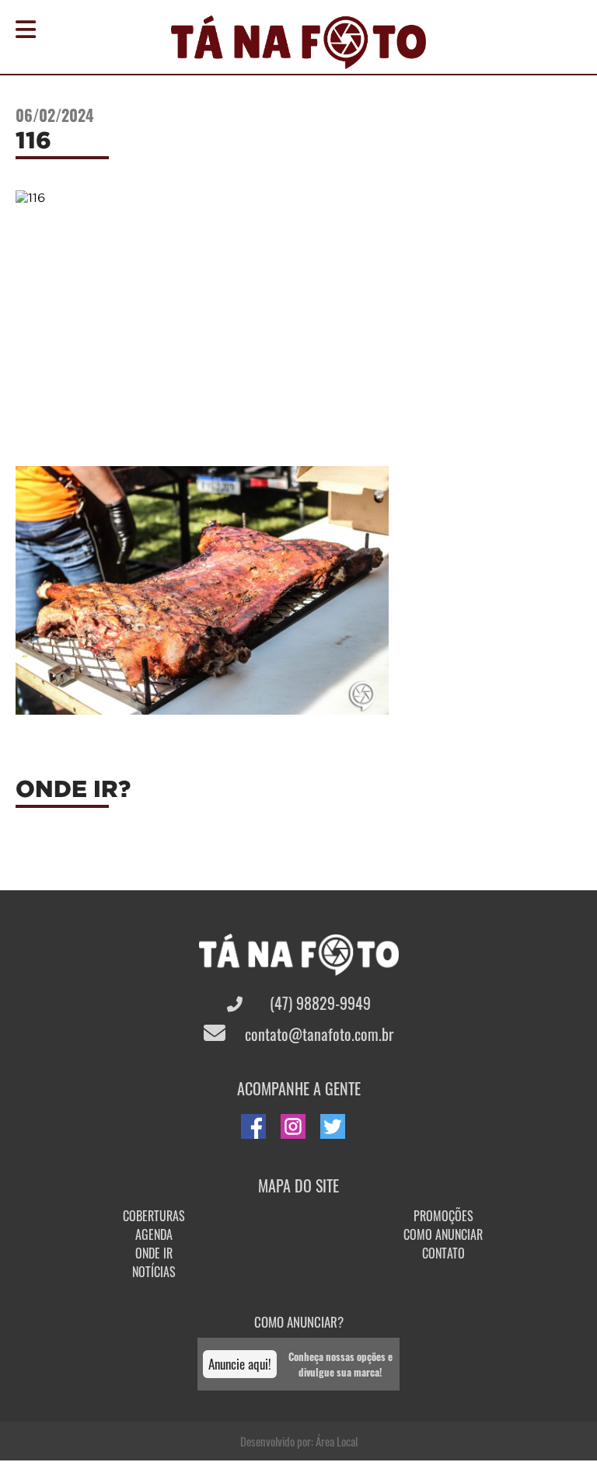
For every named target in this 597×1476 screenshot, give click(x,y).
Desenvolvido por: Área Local (299, 1441)
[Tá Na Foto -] (298, 60)
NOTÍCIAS (154, 1271)
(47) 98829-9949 (318, 1003)
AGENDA (154, 1234)
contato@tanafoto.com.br (317, 1034)
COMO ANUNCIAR (443, 1234)
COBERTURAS (154, 1215)
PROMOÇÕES (443, 1215)
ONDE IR (154, 1253)
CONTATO (443, 1253)
